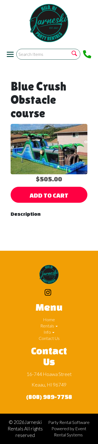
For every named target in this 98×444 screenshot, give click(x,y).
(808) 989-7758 (49, 396)
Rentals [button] (47, 325)
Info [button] (48, 331)
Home (49, 319)
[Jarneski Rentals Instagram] (48, 293)
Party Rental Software (69, 422)
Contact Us (49, 338)
